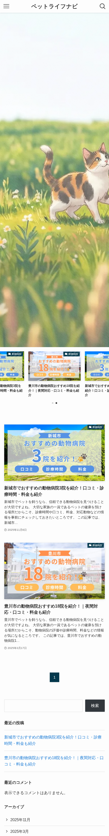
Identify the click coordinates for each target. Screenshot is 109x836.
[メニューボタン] (6, 6)
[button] (52, 403)
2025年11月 (20, 820)
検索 (95, 706)
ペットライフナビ (54, 6)
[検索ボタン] (102, 6)
